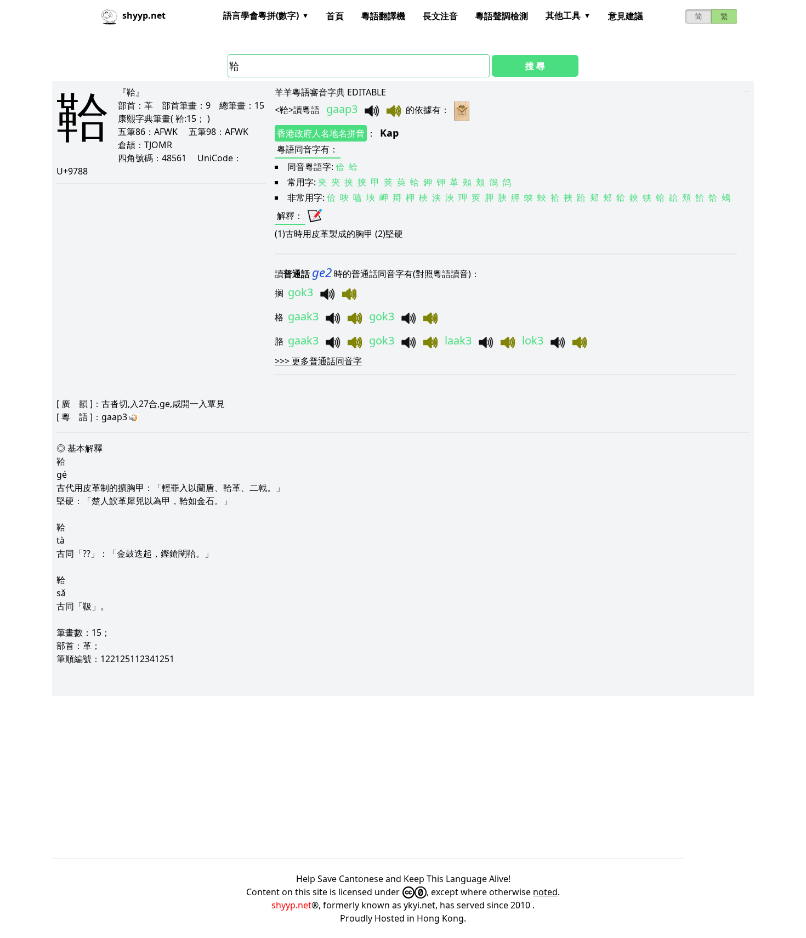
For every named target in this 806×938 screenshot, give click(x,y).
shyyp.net (291, 905)
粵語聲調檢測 (501, 16)
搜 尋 (535, 66)
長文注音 (440, 16)
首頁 (335, 16)
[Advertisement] (381, 777)
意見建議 (625, 16)
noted (545, 892)
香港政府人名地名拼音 (321, 133)
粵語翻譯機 (383, 16)
